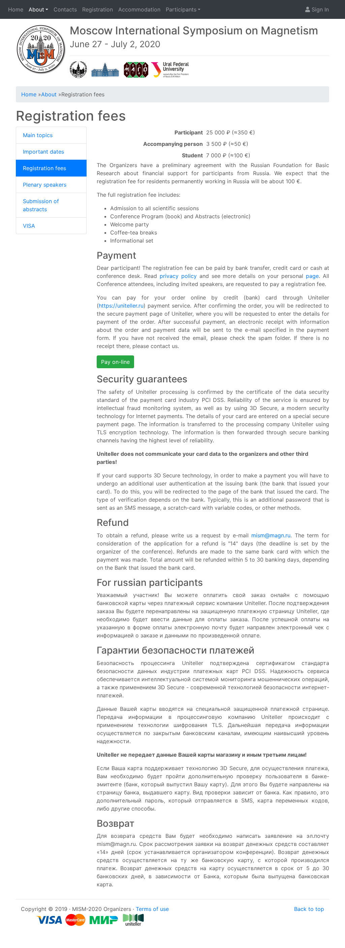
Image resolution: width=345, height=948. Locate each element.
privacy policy (178, 276)
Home (15, 9)
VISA (29, 225)
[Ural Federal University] (170, 69)
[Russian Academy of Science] (105, 69)
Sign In (319, 9)
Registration (97, 9)
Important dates (43, 151)
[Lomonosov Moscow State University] (78, 69)
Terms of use (152, 909)
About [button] (36, 9)
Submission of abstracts (41, 205)
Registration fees (44, 168)
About (49, 94)
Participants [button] (181, 9)
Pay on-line (115, 361)
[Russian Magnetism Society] (136, 69)
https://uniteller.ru (121, 305)
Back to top (309, 909)
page (312, 276)
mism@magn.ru (270, 535)
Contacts (65, 9)
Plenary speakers (44, 184)
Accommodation (139, 9)
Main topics (38, 135)
